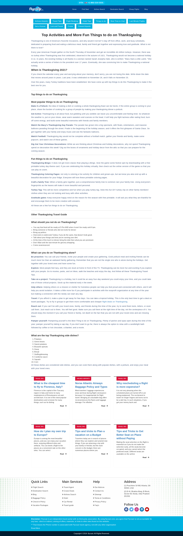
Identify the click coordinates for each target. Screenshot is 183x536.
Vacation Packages (40, 505)
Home (74, 9)
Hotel (66, 498)
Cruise (70, 26)
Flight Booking (72, 21)
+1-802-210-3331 (91, 3)
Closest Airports (84, 26)
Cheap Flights (134, 9)
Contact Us (99, 491)
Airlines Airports (41, 21)
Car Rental (68, 502)
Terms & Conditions (102, 498)
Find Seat (85, 9)
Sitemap (98, 494)
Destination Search (117, 9)
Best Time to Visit (118, 21)
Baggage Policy (39, 498)
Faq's (97, 505)
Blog (146, 9)
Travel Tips (57, 21)
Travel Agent (69, 487)
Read (62, 406)
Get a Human (40, 26)
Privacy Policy (100, 502)
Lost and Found (56, 26)
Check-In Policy (39, 502)
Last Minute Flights (137, 21)
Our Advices (99, 487)
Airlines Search (99, 9)
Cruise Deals (69, 491)
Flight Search (38, 487)
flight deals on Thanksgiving (114, 302)
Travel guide (69, 505)
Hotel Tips (87, 21)
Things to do (101, 21)
